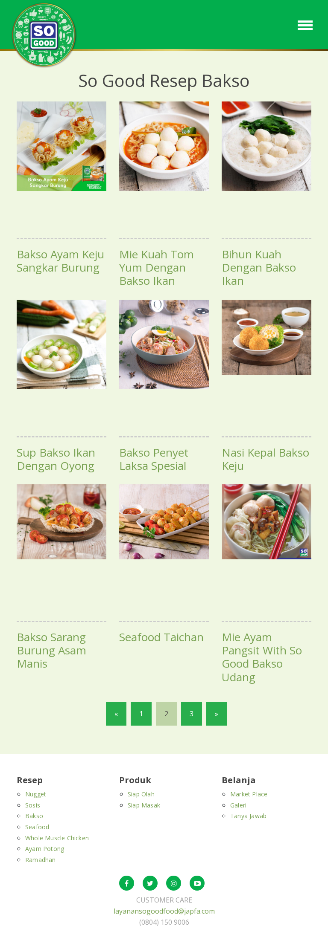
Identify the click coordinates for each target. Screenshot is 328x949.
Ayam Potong (44, 849)
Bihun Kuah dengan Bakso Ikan (259, 267)
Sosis (32, 805)
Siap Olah (141, 794)
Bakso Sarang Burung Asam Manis (51, 650)
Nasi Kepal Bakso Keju (265, 459)
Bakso (34, 816)
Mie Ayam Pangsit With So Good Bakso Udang (262, 657)
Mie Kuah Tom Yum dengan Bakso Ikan (156, 267)
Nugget (35, 794)
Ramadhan (40, 860)
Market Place (248, 794)
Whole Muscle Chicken (57, 838)
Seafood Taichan (161, 637)
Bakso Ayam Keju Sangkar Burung (60, 260)
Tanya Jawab (248, 816)
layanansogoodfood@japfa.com (164, 911)
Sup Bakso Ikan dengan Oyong (56, 459)
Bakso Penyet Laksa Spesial (153, 459)
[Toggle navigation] (305, 24)
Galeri (238, 805)
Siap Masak (144, 805)
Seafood (37, 827)
